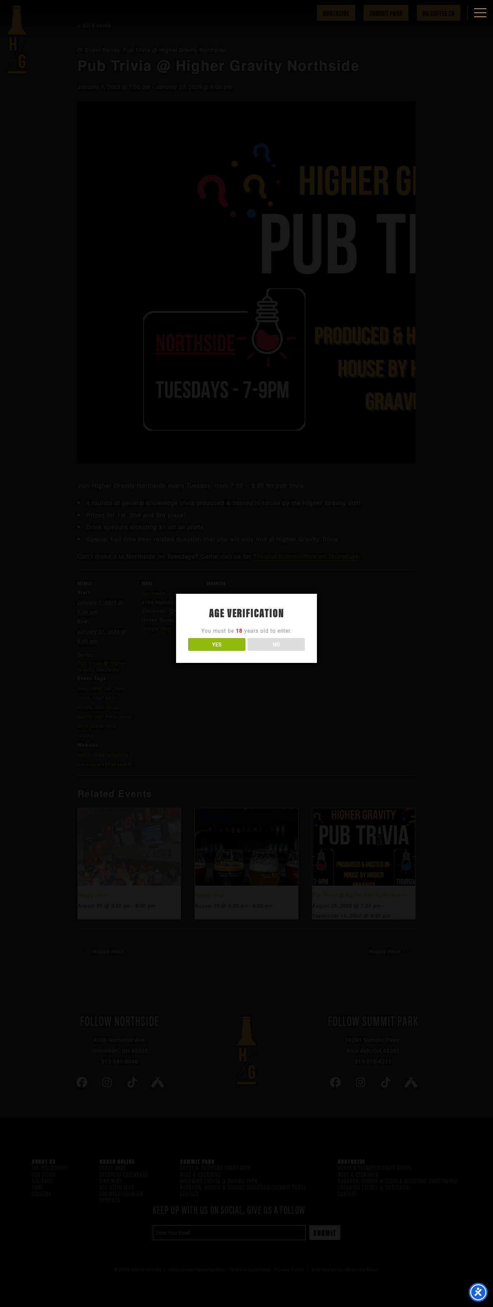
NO (276, 644)
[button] (480, 13)
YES (217, 644)
